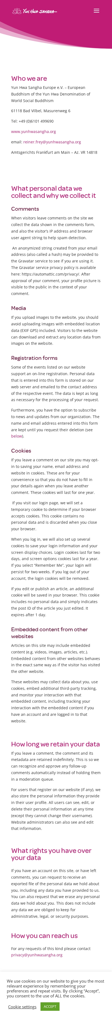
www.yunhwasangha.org (33, 131)
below (16, 436)
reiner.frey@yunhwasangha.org (52, 141)
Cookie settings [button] (22, 1006)
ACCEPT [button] (50, 1006)
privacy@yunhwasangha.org (37, 954)
